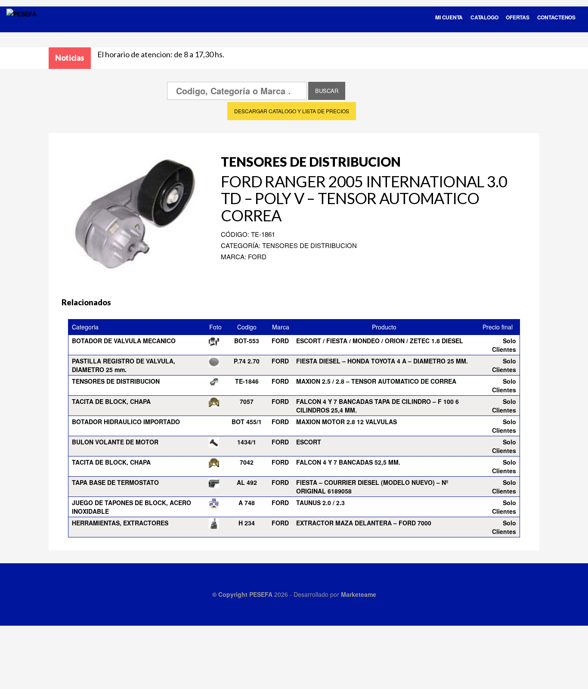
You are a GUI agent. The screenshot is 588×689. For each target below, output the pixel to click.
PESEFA (260, 594)
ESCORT (308, 442)
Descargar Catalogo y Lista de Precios (291, 111)
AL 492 (247, 482)
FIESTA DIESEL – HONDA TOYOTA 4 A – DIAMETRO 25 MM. (382, 361)
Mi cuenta (449, 17)
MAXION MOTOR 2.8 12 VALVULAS (346, 421)
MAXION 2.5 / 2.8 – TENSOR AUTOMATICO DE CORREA (376, 381)
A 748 (246, 502)
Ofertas (517, 17)
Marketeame (358, 594)
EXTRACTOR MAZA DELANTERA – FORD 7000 (363, 522)
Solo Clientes (504, 345)
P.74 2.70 (247, 361)
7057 (247, 401)
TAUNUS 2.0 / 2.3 (320, 502)
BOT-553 (246, 340)
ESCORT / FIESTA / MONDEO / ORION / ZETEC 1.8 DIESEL (379, 340)
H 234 (246, 522)
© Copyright (230, 594)
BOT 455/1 (247, 421)
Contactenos (556, 17)
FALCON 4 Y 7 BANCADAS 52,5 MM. (348, 462)
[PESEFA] (21, 25)
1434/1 (246, 442)
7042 (247, 462)
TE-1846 (247, 381)
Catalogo (484, 17)
